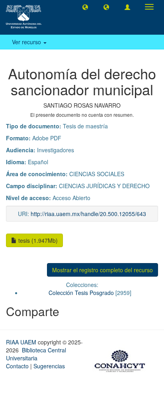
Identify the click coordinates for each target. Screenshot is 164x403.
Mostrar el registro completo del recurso (102, 270)
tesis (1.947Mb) (37, 240)
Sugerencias (49, 366)
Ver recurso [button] (27, 42)
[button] (85, 7)
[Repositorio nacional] (122, 360)
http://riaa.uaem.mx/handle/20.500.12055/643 (88, 214)
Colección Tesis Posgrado (81, 293)
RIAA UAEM (22, 342)
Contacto (17, 366)
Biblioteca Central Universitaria (36, 354)
